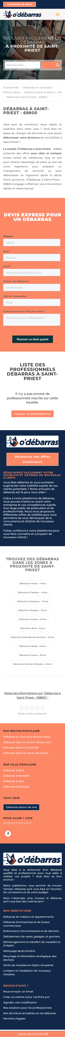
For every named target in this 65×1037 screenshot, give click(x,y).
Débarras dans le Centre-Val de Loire (27, 742)
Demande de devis (19, 4)
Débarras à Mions (28, 583)
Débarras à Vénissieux (28, 601)
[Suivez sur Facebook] (8, 834)
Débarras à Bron (28, 628)
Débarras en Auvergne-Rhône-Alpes (26, 736)
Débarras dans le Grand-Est (21, 747)
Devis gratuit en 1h (31, 1034)
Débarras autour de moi (21, 807)
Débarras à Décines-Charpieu (28, 664)
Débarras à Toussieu (28, 610)
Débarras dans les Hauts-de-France (26, 753)
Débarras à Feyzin (28, 655)
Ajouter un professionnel (32, 414)
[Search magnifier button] (51, 65)
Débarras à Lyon (13, 781)
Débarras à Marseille (16, 776)
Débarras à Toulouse (16, 786)
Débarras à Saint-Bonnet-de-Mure (28, 637)
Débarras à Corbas (28, 619)
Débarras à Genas (28, 646)
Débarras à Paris (13, 770)
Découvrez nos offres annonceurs (32, 459)
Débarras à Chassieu (28, 592)
